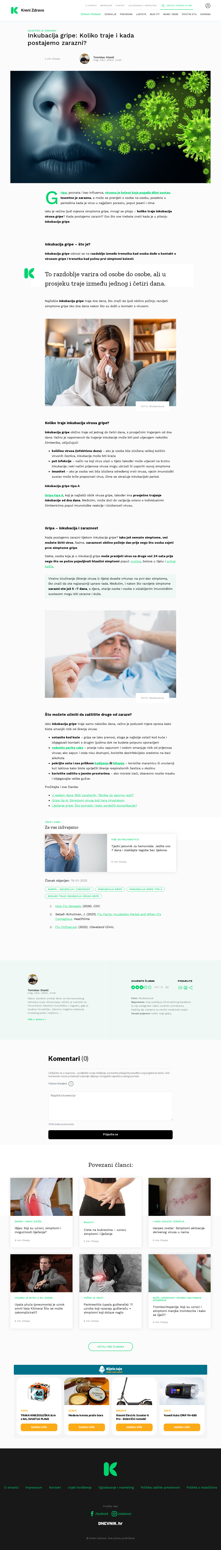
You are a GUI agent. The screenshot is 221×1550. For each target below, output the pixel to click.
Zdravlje (110, 14)
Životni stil (189, 14)
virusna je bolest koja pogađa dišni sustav (137, 192)
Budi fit (155, 14)
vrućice (135, 561)
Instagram (124, 1513)
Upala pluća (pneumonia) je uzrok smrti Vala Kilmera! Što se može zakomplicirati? (39, 1308)
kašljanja (102, 763)
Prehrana (126, 14)
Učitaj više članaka (110, 1346)
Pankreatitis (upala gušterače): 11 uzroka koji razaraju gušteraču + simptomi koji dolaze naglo (108, 1308)
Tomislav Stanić (38, 990)
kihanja (118, 763)
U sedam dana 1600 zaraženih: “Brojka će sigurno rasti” (93, 795)
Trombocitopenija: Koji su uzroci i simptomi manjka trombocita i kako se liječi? (179, 1311)
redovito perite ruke (67, 747)
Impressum (106, 5)
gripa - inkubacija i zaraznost (70, 889)
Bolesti (89, 1222)
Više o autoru (36, 1019)
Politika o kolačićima (202, 1487)
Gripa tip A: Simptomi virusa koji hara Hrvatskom (88, 800)
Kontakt (120, 5)
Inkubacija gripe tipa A (146, 889)
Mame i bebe (170, 14)
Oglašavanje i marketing (142, 5)
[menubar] (208, 5)
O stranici (91, 5)
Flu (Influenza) (66, 927)
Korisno (205, 14)
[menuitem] (208, 5)
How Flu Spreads (68, 906)
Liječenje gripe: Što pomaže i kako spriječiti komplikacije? (94, 805)
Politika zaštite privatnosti (160, 1487)
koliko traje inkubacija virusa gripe (74, 896)
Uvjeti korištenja (80, 1487)
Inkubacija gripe (111, 889)
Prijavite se (110, 1134)
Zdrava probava (90, 14)
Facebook (101, 1513)
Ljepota (141, 14)
